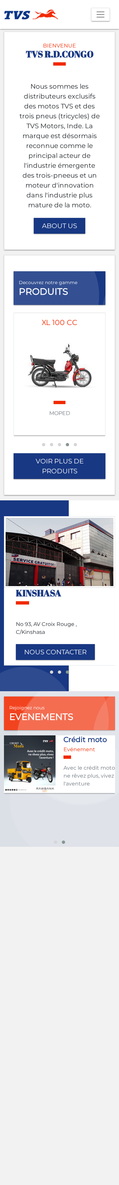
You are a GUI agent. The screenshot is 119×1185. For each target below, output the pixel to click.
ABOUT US (59, 226)
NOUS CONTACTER (55, 652)
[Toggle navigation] (100, 14)
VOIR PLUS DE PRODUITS (60, 466)
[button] (44, 444)
